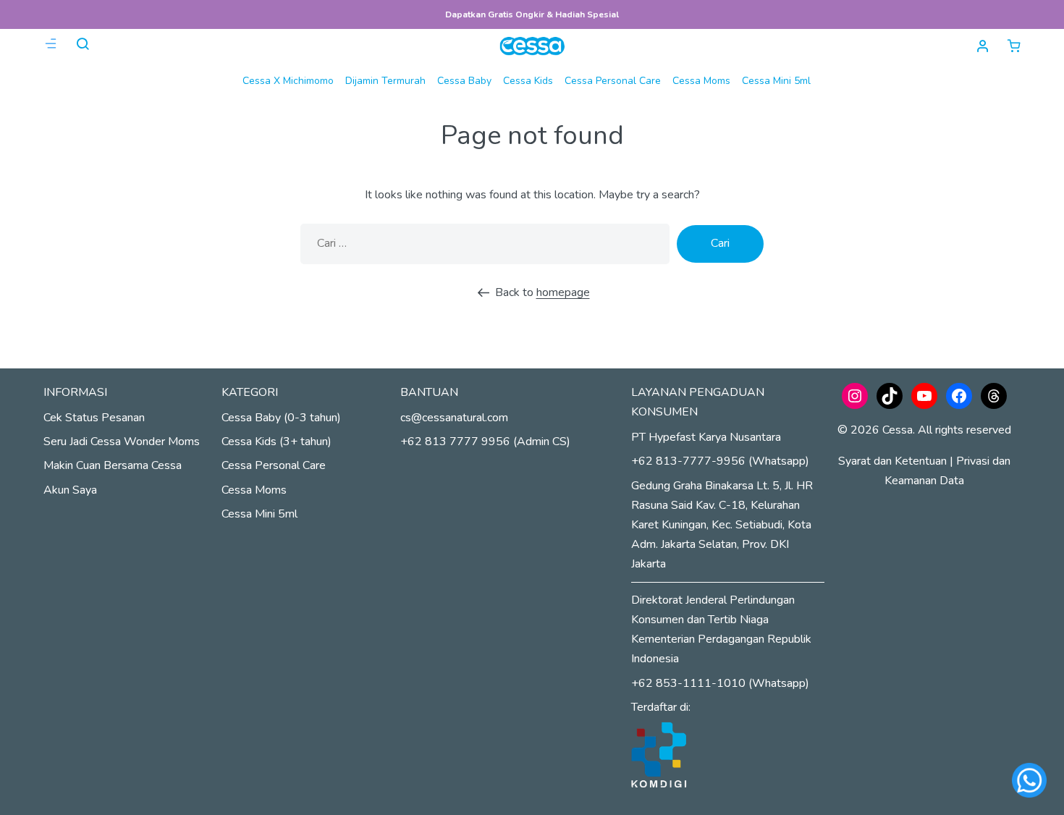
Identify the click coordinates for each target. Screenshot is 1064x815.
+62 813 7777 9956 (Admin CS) (485, 441)
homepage (563, 292)
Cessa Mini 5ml (776, 81)
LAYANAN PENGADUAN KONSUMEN (697, 402)
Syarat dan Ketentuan (892, 461)
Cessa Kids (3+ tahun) (276, 441)
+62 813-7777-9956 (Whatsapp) (720, 461)
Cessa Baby (464, 81)
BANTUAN (429, 392)
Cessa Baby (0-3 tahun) (281, 418)
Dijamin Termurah (385, 81)
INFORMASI (75, 392)
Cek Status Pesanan (94, 418)
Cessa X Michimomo (288, 81)
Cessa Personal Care (613, 81)
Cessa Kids (528, 81)
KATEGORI (249, 392)
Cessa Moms (701, 81)
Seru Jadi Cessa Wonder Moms (121, 441)
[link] (1014, 45)
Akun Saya (70, 490)
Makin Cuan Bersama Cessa (112, 465)
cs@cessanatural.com (454, 418)
